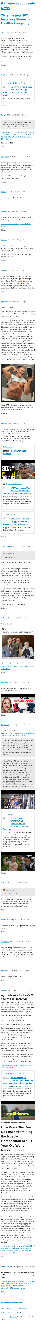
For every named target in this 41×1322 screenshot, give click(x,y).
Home (3, 1308)
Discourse (13, 1317)
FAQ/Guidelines (22, 1308)
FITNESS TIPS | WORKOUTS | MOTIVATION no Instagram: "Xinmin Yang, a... (15, 823)
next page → (17, 1302)
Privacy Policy (19, 1312)
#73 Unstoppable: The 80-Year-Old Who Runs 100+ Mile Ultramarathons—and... (17, 490)
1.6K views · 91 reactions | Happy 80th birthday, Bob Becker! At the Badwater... (17, 521)
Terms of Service (7, 1312)
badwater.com (8, 447)
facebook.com (11, 515)
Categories (11, 1308)
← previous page (7, 1302)
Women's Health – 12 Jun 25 (16, 83)
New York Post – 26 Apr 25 (15, 1073)
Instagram (9, 814)
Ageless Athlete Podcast (14, 484)
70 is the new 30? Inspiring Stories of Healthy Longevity (16, 19)
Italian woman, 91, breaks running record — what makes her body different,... (18, 1080)
